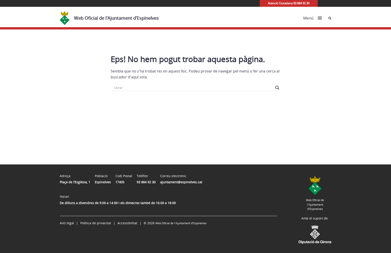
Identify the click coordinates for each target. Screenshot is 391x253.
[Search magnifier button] (277, 87)
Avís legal (67, 223)
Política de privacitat (95, 223)
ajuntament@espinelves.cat (181, 182)
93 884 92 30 (146, 182)
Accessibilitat (127, 223)
